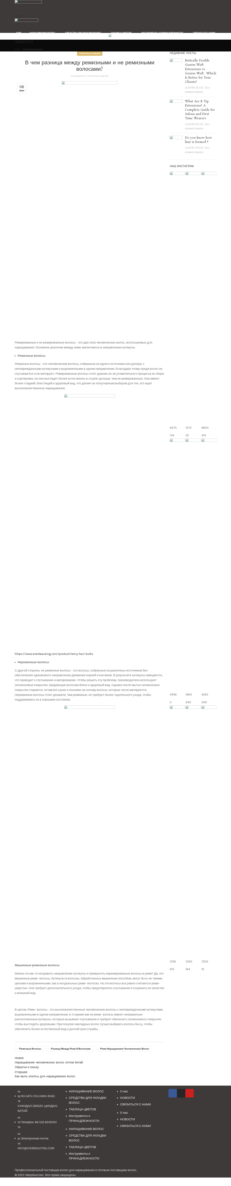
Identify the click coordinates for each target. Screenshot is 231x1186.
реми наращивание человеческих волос (124, 1048)
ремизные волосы (30, 1048)
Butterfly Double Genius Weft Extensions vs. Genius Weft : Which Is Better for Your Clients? (200, 71)
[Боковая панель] (4, 1182)
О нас (124, 1091)
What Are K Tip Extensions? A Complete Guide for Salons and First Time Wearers (200, 110)
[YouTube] (189, 1093)
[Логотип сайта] (28, 6)
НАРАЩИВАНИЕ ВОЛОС (86, 1091)
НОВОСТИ (127, 1098)
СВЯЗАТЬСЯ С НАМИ (135, 1104)
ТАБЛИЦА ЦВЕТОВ (82, 1109)
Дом (17, 49)
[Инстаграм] (181, 1093)
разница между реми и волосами (71, 1048)
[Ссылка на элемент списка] (39, 1121)
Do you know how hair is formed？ (198, 140)
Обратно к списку (27, 1067)
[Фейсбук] (172, 1093)
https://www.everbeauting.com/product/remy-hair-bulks (54, 654)
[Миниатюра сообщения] (176, 76)
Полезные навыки (33, 49)
